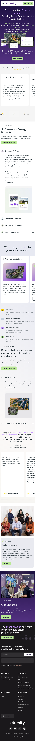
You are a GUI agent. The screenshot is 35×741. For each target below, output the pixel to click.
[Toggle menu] (3, 3)
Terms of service (24, 733)
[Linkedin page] (19, 728)
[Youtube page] (15, 728)
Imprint (8, 733)
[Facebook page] (11, 728)
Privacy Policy (18, 665)
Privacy (15, 733)
